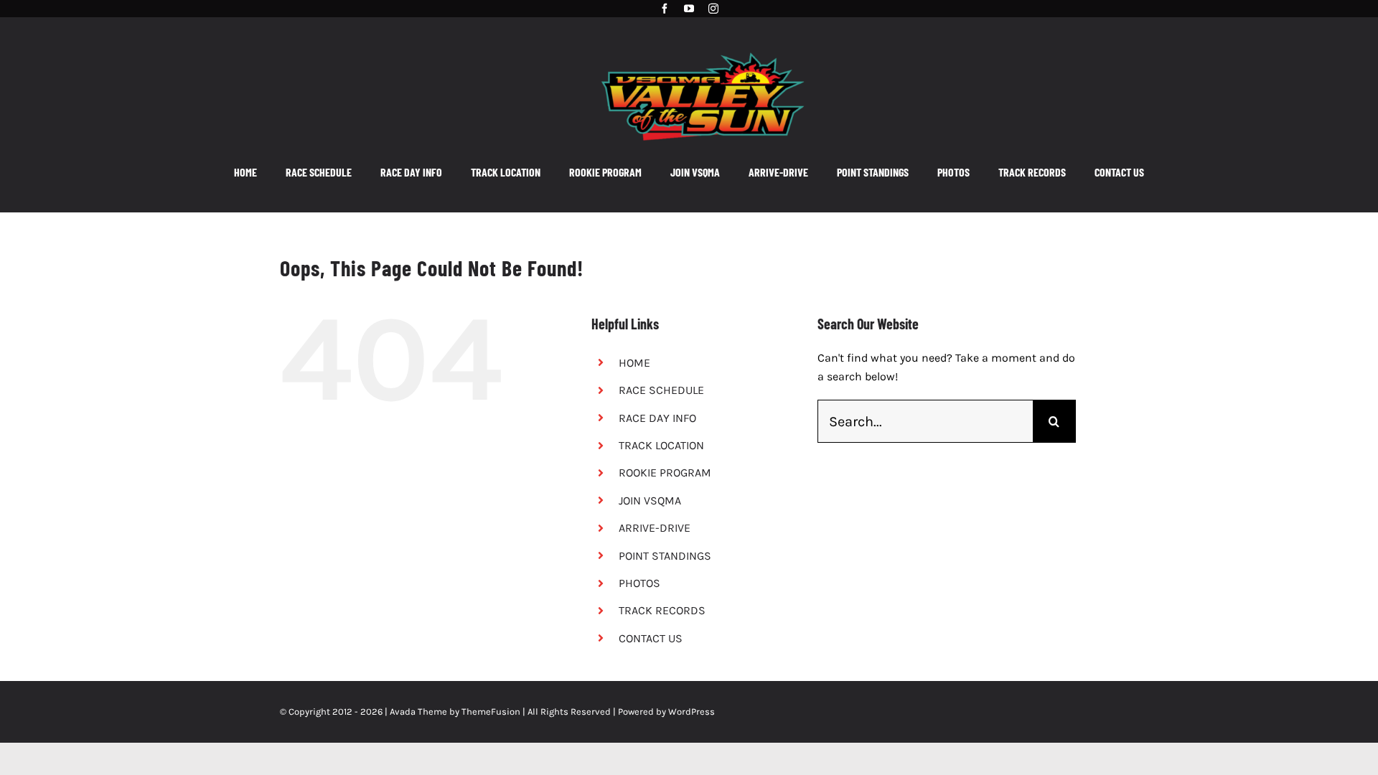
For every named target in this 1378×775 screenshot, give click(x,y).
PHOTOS (639, 583)
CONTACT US (651, 638)
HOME (634, 363)
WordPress (691, 711)
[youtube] (689, 9)
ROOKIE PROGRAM (665, 472)
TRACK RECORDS (662, 610)
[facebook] (665, 9)
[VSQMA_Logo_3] (702, 45)
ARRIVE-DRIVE (654, 528)
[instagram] (713, 9)
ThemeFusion (490, 711)
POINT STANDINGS (665, 556)
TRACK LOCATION (661, 445)
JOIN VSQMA (650, 500)
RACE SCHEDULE (661, 390)
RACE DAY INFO (657, 418)
